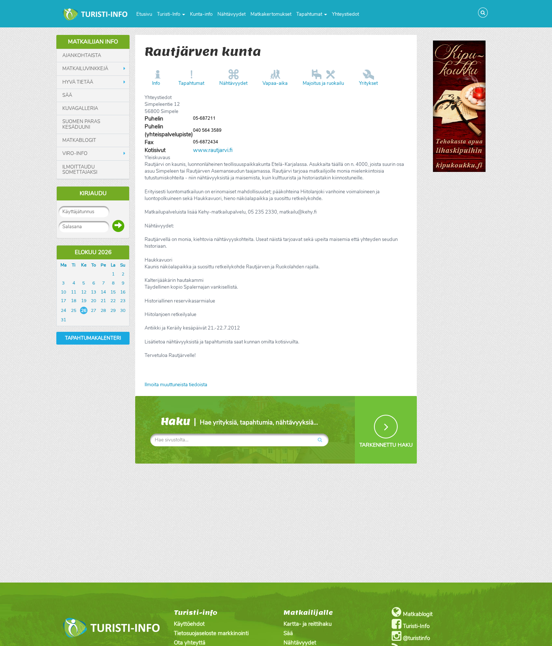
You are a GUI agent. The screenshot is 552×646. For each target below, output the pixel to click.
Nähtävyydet (231, 14)
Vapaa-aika (275, 83)
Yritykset (368, 83)
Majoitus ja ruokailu (323, 83)
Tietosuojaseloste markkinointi (211, 633)
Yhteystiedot (345, 14)
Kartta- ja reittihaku (308, 624)
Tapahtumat (309, 14)
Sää (67, 95)
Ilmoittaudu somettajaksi (79, 169)
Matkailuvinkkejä (85, 68)
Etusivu (144, 14)
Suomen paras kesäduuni (81, 124)
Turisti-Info (169, 14)
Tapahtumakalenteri (93, 338)
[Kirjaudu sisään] (118, 226)
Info (156, 83)
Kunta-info (201, 14)
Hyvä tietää (77, 82)
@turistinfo (415, 638)
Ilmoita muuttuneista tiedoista (176, 384)
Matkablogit (79, 140)
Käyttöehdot (189, 624)
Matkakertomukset (270, 14)
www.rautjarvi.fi (212, 150)
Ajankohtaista (81, 55)
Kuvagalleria (80, 108)
